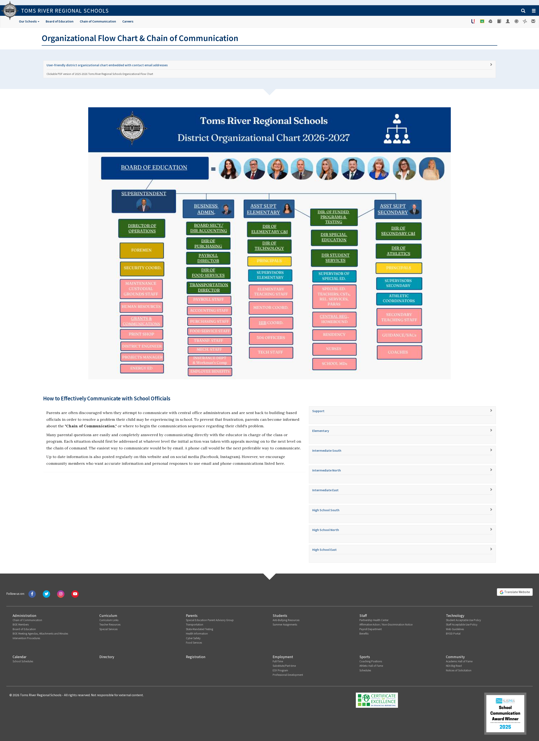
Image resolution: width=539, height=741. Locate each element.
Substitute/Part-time (284, 665)
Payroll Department (370, 629)
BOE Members (21, 624)
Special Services (108, 629)
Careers (127, 21)
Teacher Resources (109, 624)
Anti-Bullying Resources (286, 620)
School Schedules (23, 661)
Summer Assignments (285, 624)
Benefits (363, 633)
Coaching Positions (370, 661)
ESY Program (280, 670)
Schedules (365, 670)
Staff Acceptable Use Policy (461, 624)
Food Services (194, 642)
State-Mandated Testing (199, 629)
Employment (283, 656)
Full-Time (278, 661)
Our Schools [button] (28, 21)
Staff (363, 615)
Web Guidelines (455, 629)
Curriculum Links (108, 620)
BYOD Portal (453, 633)
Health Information (197, 633)
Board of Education (59, 21)
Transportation (194, 624)
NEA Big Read (454, 665)
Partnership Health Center (373, 620)
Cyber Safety (193, 638)
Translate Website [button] (517, 592)
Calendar (19, 656)
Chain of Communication (98, 21)
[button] (523, 11)
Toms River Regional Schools (65, 10)
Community (455, 656)
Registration (195, 656)
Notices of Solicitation (458, 670)
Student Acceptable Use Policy (463, 620)
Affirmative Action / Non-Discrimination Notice (385, 624)
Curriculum (108, 615)
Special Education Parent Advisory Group (210, 620)
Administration (24, 615)
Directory (106, 656)
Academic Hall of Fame (459, 661)
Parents (191, 615)
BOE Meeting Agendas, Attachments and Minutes (40, 633)
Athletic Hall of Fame (371, 665)
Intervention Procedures (26, 638)
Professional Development (288, 674)
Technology (455, 615)
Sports (364, 656)
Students (280, 615)
